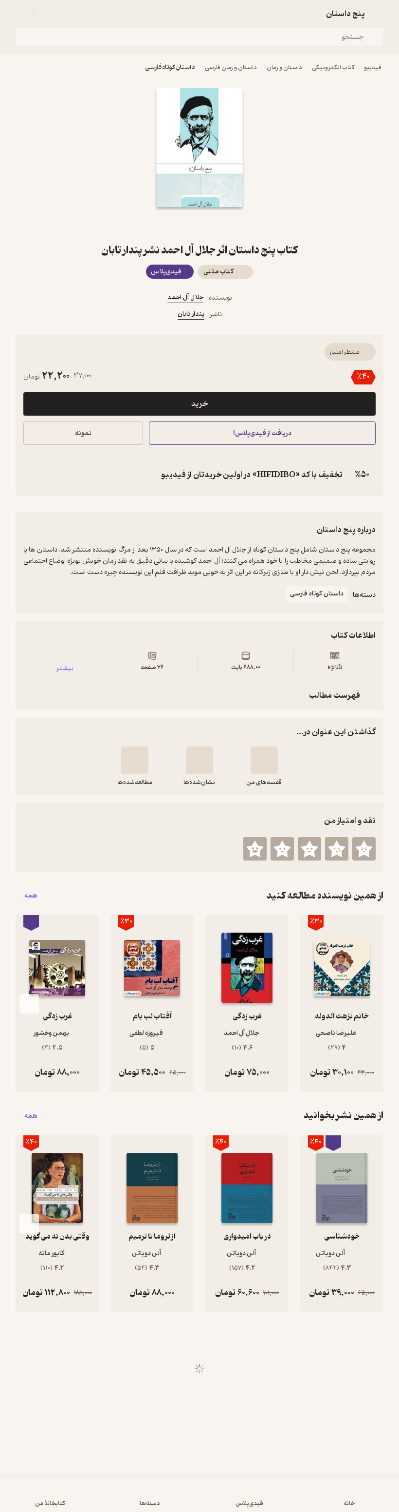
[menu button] (21, 13)
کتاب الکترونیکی (333, 67)
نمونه (83, 433)
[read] (134, 760)
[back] (377, 13)
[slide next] (29, 1004)
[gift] (199, 224)
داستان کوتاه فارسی (170, 67)
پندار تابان (191, 314)
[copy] (33, 474)
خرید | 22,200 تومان (103, 1499)
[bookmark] (223, 224)
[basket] (45, 13)
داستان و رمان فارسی (231, 67)
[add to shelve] (264, 760)
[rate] (364, 849)
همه (30, 895)
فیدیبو (372, 67)
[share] (176, 224)
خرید (199, 404)
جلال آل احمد (185, 297)
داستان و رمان (284, 67)
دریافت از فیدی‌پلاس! (262, 433)
